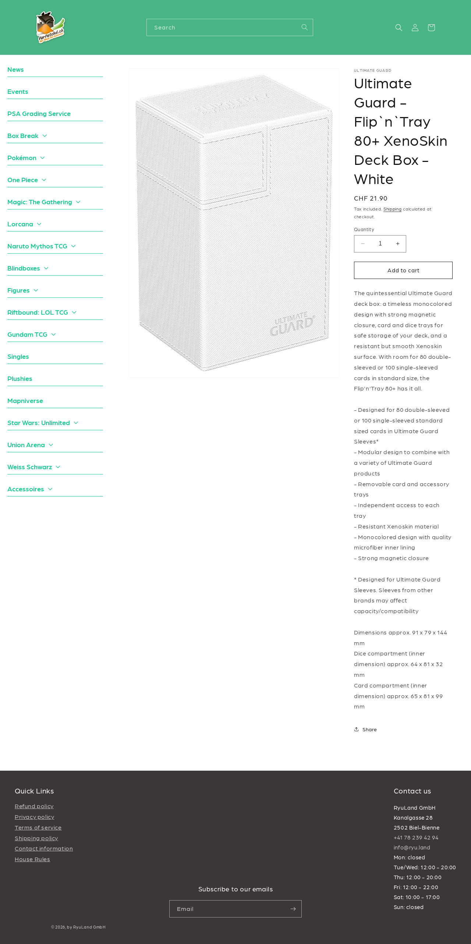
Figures (18, 290)
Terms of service (38, 827)
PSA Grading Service (39, 113)
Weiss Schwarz (29, 466)
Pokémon (21, 157)
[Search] (305, 27)
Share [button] (369, 729)
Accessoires (25, 488)
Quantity (364, 229)
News (15, 69)
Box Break (23, 135)
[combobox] (230, 27)
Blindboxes (23, 268)
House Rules (32, 858)
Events (17, 91)
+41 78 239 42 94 (416, 837)
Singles (18, 356)
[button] (399, 28)
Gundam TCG (27, 334)
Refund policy (34, 805)
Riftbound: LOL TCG (37, 312)
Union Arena (26, 444)
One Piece (22, 179)
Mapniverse (25, 400)
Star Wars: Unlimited (38, 422)
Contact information (44, 848)
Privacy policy (34, 816)
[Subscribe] (293, 909)
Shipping (392, 208)
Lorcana (20, 223)
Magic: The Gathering (39, 201)
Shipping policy (36, 837)
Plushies (19, 378)
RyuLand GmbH (89, 926)
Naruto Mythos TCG (37, 246)
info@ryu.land (412, 847)
